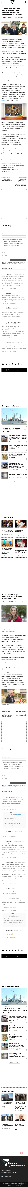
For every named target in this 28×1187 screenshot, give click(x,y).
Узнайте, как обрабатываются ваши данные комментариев (13, 264)
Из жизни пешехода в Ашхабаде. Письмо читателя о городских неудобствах (18, 474)
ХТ (2, 426)
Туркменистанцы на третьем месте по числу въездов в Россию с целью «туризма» (6, 551)
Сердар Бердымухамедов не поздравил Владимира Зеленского (18, 447)
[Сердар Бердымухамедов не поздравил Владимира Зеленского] (4, 448)
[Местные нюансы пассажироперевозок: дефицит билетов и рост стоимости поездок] (4, 465)
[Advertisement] (14, 204)
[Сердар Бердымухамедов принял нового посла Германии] (4, 457)
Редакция (4, 17)
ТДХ (25, 47)
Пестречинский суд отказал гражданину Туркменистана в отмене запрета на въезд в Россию (18, 438)
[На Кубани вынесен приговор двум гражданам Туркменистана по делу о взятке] (21, 524)
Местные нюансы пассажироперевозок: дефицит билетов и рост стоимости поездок (16, 465)
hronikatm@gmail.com (12, 1172)
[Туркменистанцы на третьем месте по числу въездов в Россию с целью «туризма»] (7, 543)
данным (5, 157)
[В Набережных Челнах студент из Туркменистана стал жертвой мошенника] (7, 524)
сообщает (4, 100)
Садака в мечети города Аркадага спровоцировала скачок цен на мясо (14, 430)
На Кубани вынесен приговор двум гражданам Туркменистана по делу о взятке (20, 531)
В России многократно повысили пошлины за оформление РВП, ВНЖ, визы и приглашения (21, 551)
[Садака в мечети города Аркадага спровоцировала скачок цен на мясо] (14, 416)
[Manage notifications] (21, 1183)
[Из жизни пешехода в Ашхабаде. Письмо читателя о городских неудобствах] (4, 475)
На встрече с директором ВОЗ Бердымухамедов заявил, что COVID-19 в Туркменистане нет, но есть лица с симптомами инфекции (21, 183)
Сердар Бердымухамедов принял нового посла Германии (17, 456)
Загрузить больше (14, 482)
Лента (2, 6)
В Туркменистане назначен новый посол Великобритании (6, 180)
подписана (4, 150)
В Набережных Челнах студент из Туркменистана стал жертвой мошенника (7, 530)
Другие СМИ (11, 477)
